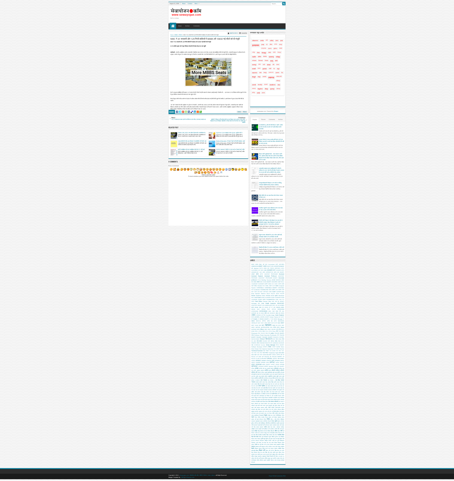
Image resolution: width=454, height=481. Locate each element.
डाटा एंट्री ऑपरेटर (273, 409)
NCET (269, 323)
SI (276, 345)
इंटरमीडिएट (266, 378)
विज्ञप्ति (252, 448)
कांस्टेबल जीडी (254, 399)
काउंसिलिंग (275, 397)
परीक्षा (268, 419)
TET (264, 350)
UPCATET (264, 358)
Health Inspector (270, 303)
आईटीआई (270, 372)
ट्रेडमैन (282, 407)
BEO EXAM (263, 282)
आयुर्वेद (257, 376)
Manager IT (281, 319)
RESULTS (269, 339)
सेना (256, 458)
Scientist (263, 345)
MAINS (275, 319)
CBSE (269, 284)
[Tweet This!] (180, 112)
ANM (265, 270)
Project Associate (265, 335)
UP (281, 354)
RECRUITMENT (255, 339)
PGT (283, 331)
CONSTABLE (260, 287)
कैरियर (272, 399)
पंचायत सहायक (277, 417)
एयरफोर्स (267, 393)
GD (276, 301)
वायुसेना (282, 446)
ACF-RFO (281, 264)
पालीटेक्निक (265, 421)
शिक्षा (276, 450)
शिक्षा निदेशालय (254, 452)
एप (261, 393)
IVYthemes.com (189, 477)
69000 (252, 264)
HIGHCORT (280, 303)
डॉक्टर (283, 409)
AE (252, 268)
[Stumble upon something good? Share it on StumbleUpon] (186, 112)
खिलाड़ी (264, 401)
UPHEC (282, 358)
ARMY (253, 274)
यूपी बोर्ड (253, 440)
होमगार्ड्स (253, 462)
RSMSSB (262, 343)
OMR (265, 329)
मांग (257, 434)
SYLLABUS (276, 349)
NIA (277, 325)
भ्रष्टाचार (262, 432)
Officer (262, 329)
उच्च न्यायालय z (271, 380)
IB (280, 305)
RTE (269, 343)
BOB (273, 282)
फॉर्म (281, 429)
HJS (263, 305)
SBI (252, 345)
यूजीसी (262, 438)
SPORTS (265, 346)
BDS (252, 282)
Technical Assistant (257, 350)
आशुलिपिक (270, 376)
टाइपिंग (266, 407)
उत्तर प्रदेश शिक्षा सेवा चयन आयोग (268, 388)
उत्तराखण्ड (270, 389)
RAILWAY (259, 337)
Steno (282, 346)
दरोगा (263, 411)
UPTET (266, 366)
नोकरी (274, 415)
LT (283, 317)
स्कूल (272, 458)
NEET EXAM (254, 325)
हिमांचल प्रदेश (274, 460)
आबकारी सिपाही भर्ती (278, 374)
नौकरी (252, 417)
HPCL (273, 305)
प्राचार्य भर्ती (261, 429)
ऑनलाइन (262, 395)
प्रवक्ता (274, 425)
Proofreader (273, 335)
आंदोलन (267, 374)
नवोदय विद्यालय (281, 413)
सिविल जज (277, 456)
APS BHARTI (280, 272)
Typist (276, 352)
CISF (270, 285)
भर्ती (281, 431)
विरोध (263, 448)
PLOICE (263, 333)
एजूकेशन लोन (281, 389)
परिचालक (261, 419)
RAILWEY (281, 337)
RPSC (272, 341)
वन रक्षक (273, 446)
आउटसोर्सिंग (277, 372)
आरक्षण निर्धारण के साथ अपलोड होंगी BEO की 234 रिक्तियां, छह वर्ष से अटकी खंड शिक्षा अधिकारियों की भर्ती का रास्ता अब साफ (271, 141)
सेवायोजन (263, 458)
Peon (274, 331)
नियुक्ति (265, 415)
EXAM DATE (262, 299)
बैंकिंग (276, 431)
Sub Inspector (263, 349)
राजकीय (269, 440)
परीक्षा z (272, 419)
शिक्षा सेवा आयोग (261, 452)
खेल (267, 401)
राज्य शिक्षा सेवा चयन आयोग (268, 442)
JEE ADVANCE (271, 313)
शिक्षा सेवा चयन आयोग (270, 452)
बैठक (279, 431)
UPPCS (253, 362)
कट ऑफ (272, 395)
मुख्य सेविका (271, 436)
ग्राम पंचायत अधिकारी (273, 401)
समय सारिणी (257, 454)
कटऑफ (276, 395)
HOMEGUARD (268, 305)
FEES (252, 301)
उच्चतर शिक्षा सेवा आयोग (259, 384)
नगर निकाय (269, 413)
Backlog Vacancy (266, 280)
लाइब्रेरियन (279, 444)
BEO (258, 282)
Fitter (269, 301)
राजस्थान (253, 442)
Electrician (281, 295)
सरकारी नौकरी (269, 454)
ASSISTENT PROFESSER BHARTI (268, 278)
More (196, 3)
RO (283, 339)
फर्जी (269, 429)
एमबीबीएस (264, 393)
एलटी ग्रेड (274, 393)
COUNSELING (264, 289)
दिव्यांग (254, 413)
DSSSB (268, 295)
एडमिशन (258, 391)
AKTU (282, 268)
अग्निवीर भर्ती (261, 368)
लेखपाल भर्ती (258, 446)
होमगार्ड (282, 460)
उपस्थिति (274, 389)
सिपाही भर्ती (272, 456)
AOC (261, 272)
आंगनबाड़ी (253, 374)
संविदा (252, 456)
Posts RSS (272, 476)
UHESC (274, 354)
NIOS (279, 325)
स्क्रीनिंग (274, 458)
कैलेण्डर (278, 399)
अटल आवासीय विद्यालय (269, 368)
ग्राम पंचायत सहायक (262, 403)
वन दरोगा (269, 446)
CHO (263, 285)
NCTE (275, 323)
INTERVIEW (281, 309)
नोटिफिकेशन (278, 415)
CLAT (273, 285)
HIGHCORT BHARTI (256, 305)
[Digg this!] (189, 112)
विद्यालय (260, 448)
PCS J (257, 331)
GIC (259, 303)
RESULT (262, 339)
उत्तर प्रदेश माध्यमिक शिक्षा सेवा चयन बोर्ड (273, 386)
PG (280, 331)
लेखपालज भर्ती (264, 446)
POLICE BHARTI (279, 333)
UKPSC (278, 354)
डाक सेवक (258, 409)
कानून (279, 397)
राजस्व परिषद (258, 442)
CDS (283, 284)
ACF (277, 264)
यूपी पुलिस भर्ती (281, 438)
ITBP (273, 311)
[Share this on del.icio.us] (192, 112)
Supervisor (270, 349)
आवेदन (266, 376)
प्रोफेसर (265, 429)
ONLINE (273, 329)
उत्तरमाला (266, 389)
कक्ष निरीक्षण (267, 395)
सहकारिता (260, 456)
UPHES (253, 360)
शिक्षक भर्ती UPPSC (270, 450)
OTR (277, 329)
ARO (257, 274)
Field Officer (258, 301)
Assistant (281, 274)
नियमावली (261, 415)
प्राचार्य (256, 429)
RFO (277, 339)
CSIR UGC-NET (258, 291)
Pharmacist (254, 333)
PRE (252, 335)
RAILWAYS (276, 337)
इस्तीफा (282, 378)
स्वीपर (258, 460)
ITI (280, 311)
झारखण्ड (262, 407)
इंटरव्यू (269, 378)
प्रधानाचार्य (255, 425)
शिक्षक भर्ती (262, 450)
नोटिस (283, 415)
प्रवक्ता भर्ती (279, 425)
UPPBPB (277, 360)
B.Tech (259, 280)
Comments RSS (281, 476)
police (272, 333)
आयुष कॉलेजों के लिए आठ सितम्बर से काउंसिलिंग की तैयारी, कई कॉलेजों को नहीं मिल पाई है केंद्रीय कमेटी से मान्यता (192, 141)
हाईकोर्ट (268, 460)
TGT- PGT (254, 352)
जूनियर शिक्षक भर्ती (278, 405)
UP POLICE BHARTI (276, 356)
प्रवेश (265, 427)
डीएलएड (279, 409)
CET (252, 285)
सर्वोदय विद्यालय (281, 454)
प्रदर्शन (277, 423)
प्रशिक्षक (282, 427)
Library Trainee (274, 317)
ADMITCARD (270, 266)
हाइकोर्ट (265, 460)
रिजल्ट (275, 442)
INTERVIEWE (254, 311)
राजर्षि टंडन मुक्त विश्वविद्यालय (278, 440)
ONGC (269, 329)
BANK (273, 280)
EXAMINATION (270, 299)
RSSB (266, 343)
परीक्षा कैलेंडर (277, 419)
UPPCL (282, 360)
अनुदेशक (258, 370)
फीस (278, 429)
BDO (283, 280)
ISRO (269, 311)
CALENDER (261, 284)
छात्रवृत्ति (270, 405)
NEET (282, 323)
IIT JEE (273, 307)
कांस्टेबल (282, 397)
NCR (272, 323)
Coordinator (256, 289)
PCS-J (267, 331)
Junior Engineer (279, 315)
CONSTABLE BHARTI (271, 287)
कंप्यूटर (256, 397)
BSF (279, 282)
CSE (276, 289)
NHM (273, 325)
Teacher (282, 349)
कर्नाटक (259, 397)
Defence (263, 293)
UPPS (267, 362)
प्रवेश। (274, 427)
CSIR (279, 289)
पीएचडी (269, 421)
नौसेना (259, 417)
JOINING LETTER (261, 315)
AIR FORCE (270, 268)
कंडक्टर (279, 395)
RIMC (280, 339)
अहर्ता (266, 372)
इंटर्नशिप (273, 378)
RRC (258, 343)
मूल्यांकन (276, 436)
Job (277, 313)
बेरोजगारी (266, 431)
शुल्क (277, 452)
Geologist (254, 303)
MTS (268, 321)
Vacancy (271, 366)
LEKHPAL (257, 317)
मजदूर (265, 432)
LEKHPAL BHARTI (264, 317)
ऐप (258, 395)
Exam (259, 297)
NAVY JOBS (264, 323)
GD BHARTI (281, 301)
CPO (270, 289)
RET (274, 339)
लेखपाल (253, 446)
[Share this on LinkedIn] (195, 112)
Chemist (259, 285)
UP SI (259, 358)
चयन (261, 405)
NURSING (254, 329)
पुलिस (276, 421)
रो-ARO (268, 444)
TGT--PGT (259, 352)
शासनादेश (253, 450)
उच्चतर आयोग (259, 382)
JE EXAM (261, 313)
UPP (273, 360)
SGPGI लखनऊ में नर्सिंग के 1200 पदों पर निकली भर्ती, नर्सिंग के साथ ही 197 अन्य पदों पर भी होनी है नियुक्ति (230, 149)
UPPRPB (263, 362)
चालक (264, 405)
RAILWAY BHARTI (267, 337)
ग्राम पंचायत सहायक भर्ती (273, 403)
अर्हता (270, 370)
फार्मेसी (276, 429)
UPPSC (272, 362)
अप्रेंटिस (266, 370)
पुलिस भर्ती (253, 423)
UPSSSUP (261, 366)
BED (255, 282)
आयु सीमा (253, 376)
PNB (266, 333)
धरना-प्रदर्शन (261, 413)
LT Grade (254, 319)
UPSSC (273, 364)
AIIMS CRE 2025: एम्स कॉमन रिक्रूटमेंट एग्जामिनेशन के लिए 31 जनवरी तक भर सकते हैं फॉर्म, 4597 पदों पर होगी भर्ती (192, 133)
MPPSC (264, 321)
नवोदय (276, 413)
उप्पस (278, 389)
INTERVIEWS (263, 311)
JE (257, 313)
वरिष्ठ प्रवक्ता (278, 446)
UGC (282, 352)
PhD (259, 333)
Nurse (282, 327)
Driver (263, 295)
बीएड (259, 431)
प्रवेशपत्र (278, 427)
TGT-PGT (265, 352)
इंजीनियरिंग (261, 378)
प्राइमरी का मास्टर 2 (234, 33)
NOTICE (258, 327)
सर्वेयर (277, 454)
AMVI (262, 270)
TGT (267, 350)
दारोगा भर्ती (271, 411)
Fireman (265, 301)
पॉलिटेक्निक (268, 423)
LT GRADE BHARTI (263, 319)
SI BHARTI (281, 345)
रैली (265, 444)
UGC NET (254, 354)
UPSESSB (259, 364)
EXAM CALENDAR (276, 297)
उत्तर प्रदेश (261, 386)
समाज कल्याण (263, 454)
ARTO (261, 274)
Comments (196, 26)
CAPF (266, 284)
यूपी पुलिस (266, 438)
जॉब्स (255, 407)
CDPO (279, 284)
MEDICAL (258, 321)
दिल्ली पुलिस (276, 411)
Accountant (271, 264)
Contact (190, 3)
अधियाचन (276, 368)
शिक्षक (257, 450)
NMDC (253, 327)
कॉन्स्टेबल (282, 399)
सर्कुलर (273, 454)
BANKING (278, 280)
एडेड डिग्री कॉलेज (274, 391)
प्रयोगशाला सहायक (269, 425)
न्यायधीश (262, 417)
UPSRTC (268, 364)
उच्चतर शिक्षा (264, 382)
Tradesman (272, 352)
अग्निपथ (252, 368)
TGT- (283, 350)
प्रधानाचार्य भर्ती (261, 425)
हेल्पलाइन (279, 460)
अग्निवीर (257, 368)
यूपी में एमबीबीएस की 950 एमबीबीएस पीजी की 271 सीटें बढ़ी (191, 149)
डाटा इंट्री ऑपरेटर (265, 409)
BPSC (276, 282)
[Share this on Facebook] (177, 112)
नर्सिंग (273, 413)
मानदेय (259, 436)
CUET (274, 291)
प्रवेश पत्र (269, 427)
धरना (257, 413)
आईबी (273, 372)
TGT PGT (278, 350)
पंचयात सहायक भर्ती (269, 417)
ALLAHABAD (254, 270)
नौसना (256, 417)
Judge (273, 315)
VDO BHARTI (280, 366)
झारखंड (258, 407)
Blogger (276, 111)
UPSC (253, 364)
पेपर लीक (258, 423)
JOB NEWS (281, 313)
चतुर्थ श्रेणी (257, 405)
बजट (283, 429)
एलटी (271, 393)
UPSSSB (282, 364)
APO (264, 272)
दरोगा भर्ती (267, 411)
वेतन (269, 448)
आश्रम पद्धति (276, 376)
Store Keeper (255, 349)
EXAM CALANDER (266, 297)
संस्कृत (255, 456)
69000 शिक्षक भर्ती (259, 264)
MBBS (176, 35)
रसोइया (266, 440)
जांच (273, 405)
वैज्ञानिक (275, 448)
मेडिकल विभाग (254, 438)
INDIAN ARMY (280, 307)
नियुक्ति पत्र (270, 415)
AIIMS (265, 268)
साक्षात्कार (264, 456)
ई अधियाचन (257, 380)
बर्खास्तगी (253, 431)
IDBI (260, 307)
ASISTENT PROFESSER (271, 274)
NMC (283, 325)
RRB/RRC (254, 343)
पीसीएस (273, 421)
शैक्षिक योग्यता (281, 452)
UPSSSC (254, 366)
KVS (252, 317)
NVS (258, 329)
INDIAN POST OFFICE (269, 309)
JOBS (253, 315)
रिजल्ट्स (279, 442)
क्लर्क (261, 401)
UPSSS (277, 364)
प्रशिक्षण (253, 429)
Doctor (253, 295)
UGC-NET (269, 354)
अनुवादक (262, 370)
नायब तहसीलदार (255, 415)
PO (269, 333)
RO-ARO (259, 341)
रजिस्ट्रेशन (262, 440)
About (183, 3)
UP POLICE (265, 356)
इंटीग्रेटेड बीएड (278, 378)
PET (277, 331)
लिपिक (283, 444)
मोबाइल (258, 438)
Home (173, 26)
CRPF (273, 289)
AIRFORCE (277, 268)
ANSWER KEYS (280, 270)
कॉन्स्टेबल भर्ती (254, 401)
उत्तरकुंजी (261, 389)
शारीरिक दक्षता (281, 448)
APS (275, 272)
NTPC (278, 327)
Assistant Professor (270, 276)
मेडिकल (180, 35)
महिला (254, 434)
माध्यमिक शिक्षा (265, 434)
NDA (279, 323)
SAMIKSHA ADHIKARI (278, 343)
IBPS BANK (254, 307)
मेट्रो (280, 436)
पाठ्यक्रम (258, 421)
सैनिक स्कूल (267, 458)
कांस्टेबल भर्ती (259, 399)
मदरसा (268, 432)
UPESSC (269, 358)
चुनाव (267, 405)
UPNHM (263, 360)
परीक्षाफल (282, 419)
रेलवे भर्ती (259, 444)
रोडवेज (275, 444)
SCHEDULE (257, 345)
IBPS (282, 305)
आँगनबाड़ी (282, 372)
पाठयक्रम (253, 421)
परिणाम (265, 419)
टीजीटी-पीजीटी (278, 407)
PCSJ (270, 331)
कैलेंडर (275, 399)
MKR (182, 477)
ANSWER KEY (271, 270)
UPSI (263, 364)
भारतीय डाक (257, 432)
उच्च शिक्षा (277, 380)
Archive (187, 26)
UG (280, 352)
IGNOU (266, 307)
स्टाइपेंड (278, 458)
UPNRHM (268, 360)
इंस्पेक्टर (252, 380)
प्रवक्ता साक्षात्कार (259, 427)
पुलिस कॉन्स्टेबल (281, 421)
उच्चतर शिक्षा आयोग (272, 382)
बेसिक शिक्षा (270, 431)
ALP (259, 270)
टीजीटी (272, 407)
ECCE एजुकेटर (274, 295)
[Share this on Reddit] (198, 112)
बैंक (273, 431)
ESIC (252, 297)
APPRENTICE (269, 272)
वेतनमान (272, 448)
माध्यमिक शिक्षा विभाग (273, 434)
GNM (262, 303)
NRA (271, 327)
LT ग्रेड (271, 319)
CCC (272, 284)
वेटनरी (266, 448)
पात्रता (261, 421)
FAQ (280, 299)
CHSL (266, 285)
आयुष (260, 376)
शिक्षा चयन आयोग (280, 450)
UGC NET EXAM (261, 354)
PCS (280, 329)
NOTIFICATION (265, 327)
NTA (274, 327)
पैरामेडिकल (263, 423)
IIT (270, 307)
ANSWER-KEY (255, 272)
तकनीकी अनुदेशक (258, 411)
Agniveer (256, 268)
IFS (263, 307)
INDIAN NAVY (255, 309)
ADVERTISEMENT (279, 266)
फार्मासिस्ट (272, 429)
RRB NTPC (281, 341)
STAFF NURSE (276, 346)
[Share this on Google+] (183, 112)
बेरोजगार (262, 431)
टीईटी (269, 407)
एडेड (262, 391)
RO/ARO (265, 341)
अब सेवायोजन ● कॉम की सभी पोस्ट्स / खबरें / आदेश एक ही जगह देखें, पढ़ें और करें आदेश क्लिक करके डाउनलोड (271, 126)
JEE (265, 313)
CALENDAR (254, 284)
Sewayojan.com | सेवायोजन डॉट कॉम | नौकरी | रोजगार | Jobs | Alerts (197, 475)
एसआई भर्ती (255, 395)
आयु (283, 374)
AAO (266, 264)
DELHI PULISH (280, 293)
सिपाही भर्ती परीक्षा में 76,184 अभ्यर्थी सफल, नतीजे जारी (271, 247)
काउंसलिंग (270, 397)
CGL (255, 285)
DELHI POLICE (271, 293)
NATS (275, 321)
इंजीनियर (256, 378)
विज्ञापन (256, 448)
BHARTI (269, 282)
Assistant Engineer (257, 276)
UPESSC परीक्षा (276, 358)
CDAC (276, 284)
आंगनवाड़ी (264, 374)
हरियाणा (261, 460)
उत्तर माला (257, 389)
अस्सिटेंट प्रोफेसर (261, 372)
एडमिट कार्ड (254, 391)
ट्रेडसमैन (253, 409)
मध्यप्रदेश (272, 432)
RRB (276, 341)
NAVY (259, 323)
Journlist (268, 315)
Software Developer (256, 346)
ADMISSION (254, 266)
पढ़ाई (258, 419)
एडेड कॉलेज (266, 391)
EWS (255, 297)
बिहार (256, 431)
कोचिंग (258, 401)
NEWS (268, 325)
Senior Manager (271, 345)
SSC (269, 347)
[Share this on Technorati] (201, 112)
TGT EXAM (272, 350)
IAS (279, 305)
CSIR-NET (265, 291)
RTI (272, 343)
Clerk (276, 285)
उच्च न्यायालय (263, 380)
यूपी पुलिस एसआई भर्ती (273, 438)
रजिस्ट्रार (257, 440)
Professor (257, 335)
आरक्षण (262, 376)
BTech (282, 282)
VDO (275, 366)
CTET (270, 291)
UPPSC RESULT (280, 362)
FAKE (276, 299)
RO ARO (253, 341)
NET (263, 325)
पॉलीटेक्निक (273, 423)
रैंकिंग (263, 444)
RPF (269, 341)
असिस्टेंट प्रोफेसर (275, 370)
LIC (279, 317)
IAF (276, 305)
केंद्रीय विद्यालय (268, 399)
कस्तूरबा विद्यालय (265, 397)
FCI (283, 299)
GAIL (273, 301)
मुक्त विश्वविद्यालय (265, 436)
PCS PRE (262, 331)
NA (272, 321)
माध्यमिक (260, 434)
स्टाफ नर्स (282, 458)
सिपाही (268, 456)
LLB (282, 317)
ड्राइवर (252, 411)
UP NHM (258, 356)
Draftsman (259, 295)
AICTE (261, 268)
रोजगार (271, 444)
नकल (265, 413)
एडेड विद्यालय (257, 393)
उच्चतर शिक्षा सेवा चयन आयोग (271, 384)
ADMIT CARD (262, 266)
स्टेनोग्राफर (253, 460)
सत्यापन (253, 454)
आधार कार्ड (272, 374)
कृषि (263, 399)
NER (260, 325)
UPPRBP (258, 362)
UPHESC (258, 360)
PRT (278, 335)
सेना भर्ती (259, 458)
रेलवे (256, 444)
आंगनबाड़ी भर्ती (258, 374)
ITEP (277, 311)
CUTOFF (278, 291)
